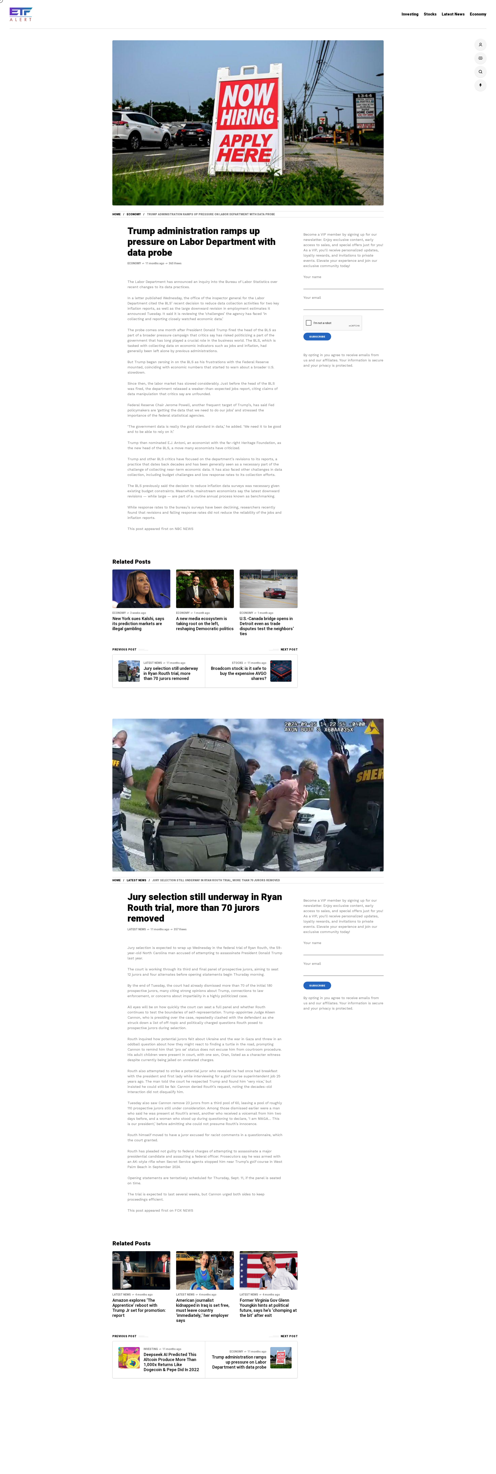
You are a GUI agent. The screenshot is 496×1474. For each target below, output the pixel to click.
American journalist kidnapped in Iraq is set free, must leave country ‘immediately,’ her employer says (202, 1310)
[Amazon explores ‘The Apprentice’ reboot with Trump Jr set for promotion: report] (141, 1270)
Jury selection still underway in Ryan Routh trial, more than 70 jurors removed (171, 673)
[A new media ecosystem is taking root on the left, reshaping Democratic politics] (205, 588)
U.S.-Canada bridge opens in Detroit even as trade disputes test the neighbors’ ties (267, 626)
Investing (151, 1349)
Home (116, 214)
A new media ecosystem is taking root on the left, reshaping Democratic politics (205, 624)
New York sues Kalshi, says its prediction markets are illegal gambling (138, 624)
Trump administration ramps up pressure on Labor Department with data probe (239, 1362)
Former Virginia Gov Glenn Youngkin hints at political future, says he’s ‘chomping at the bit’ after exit (268, 1308)
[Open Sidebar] (480, 58)
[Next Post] (281, 671)
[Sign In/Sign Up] (480, 44)
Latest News (153, 663)
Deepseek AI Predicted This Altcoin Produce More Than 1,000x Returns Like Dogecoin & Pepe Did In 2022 (171, 1362)
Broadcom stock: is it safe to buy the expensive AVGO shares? (238, 673)
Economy (134, 214)
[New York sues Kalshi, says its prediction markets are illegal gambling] (141, 588)
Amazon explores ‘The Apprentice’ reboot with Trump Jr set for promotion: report (139, 1308)
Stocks (237, 663)
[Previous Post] (129, 671)
